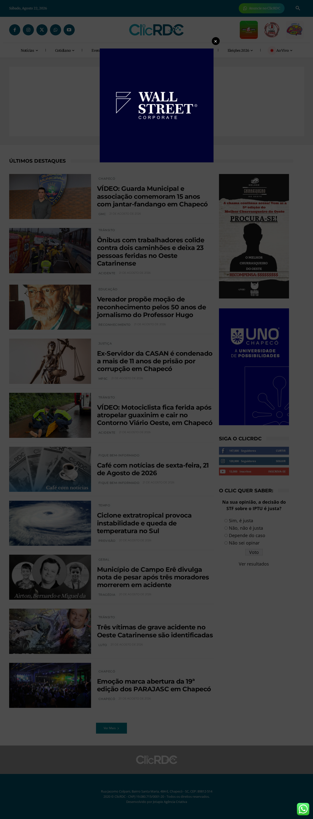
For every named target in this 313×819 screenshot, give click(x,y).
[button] (216, 41)
